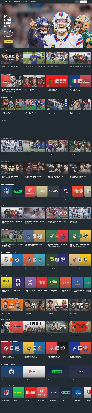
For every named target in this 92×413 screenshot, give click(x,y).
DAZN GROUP (60, 406)
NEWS (66, 406)
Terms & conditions (31, 406)
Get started (83, 1)
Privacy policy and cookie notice (44, 406)
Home (9, 1)
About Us (46, 408)
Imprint (54, 406)
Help (25, 406)
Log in (77, 1)
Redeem (41, 408)
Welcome (33, 1)
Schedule (25, 1)
